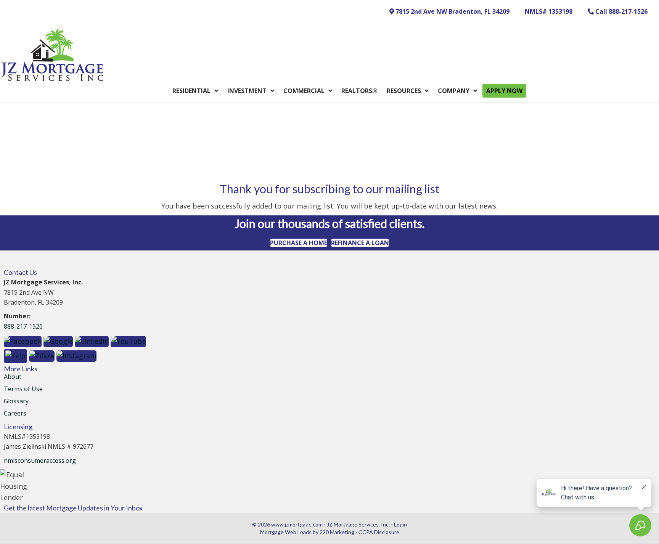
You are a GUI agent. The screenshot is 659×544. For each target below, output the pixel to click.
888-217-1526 (23, 326)
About (12, 377)
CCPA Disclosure (378, 532)
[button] (449, 11)
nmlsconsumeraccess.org (40, 460)
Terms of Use (23, 389)
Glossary (16, 401)
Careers (15, 413)
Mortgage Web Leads (286, 532)
